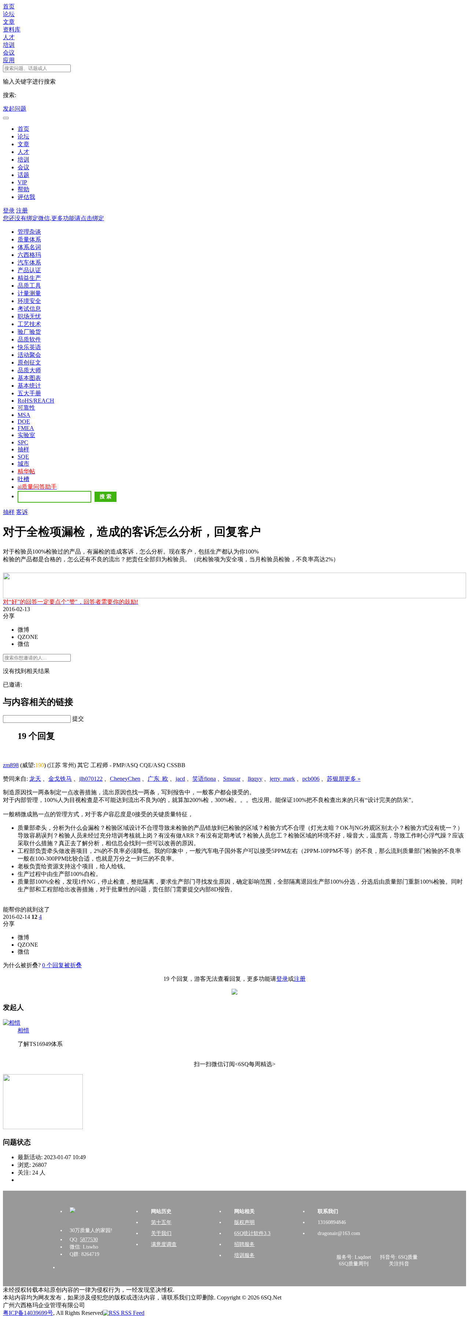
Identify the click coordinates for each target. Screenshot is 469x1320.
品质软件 (29, 339)
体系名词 (29, 247)
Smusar (231, 779)
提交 (78, 719)
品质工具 (29, 285)
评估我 (26, 197)
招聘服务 (244, 1244)
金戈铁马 (60, 779)
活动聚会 (29, 355)
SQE (23, 457)
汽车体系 (29, 262)
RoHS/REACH (36, 401)
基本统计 (29, 385)
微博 (23, 629)
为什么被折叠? (22, 965)
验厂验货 (29, 332)
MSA (24, 415)
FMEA (26, 428)
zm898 (11, 765)
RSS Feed (131, 1313)
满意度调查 (164, 1244)
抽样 (23, 449)
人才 (9, 37)
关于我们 (161, 1233)
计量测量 (29, 293)
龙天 (35, 779)
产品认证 (29, 270)
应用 (9, 60)
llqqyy (255, 779)
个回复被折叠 (62, 965)
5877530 (89, 1239)
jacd (180, 779)
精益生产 (29, 278)
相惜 (23, 1030)
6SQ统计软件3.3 (252, 1233)
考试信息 (29, 309)
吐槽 (23, 479)
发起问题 (14, 109)
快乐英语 (29, 347)
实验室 (26, 435)
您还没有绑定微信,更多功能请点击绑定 (53, 218)
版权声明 (244, 1222)
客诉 (22, 512)
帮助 (23, 189)
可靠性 (26, 407)
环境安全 (29, 301)
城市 (23, 464)
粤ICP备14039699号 (28, 1313)
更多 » (352, 779)
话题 (23, 175)
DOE (24, 421)
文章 (9, 22)
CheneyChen (125, 779)
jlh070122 (91, 779)
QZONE (28, 637)
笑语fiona (204, 779)
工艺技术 (29, 324)
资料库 (12, 29)
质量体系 (29, 239)
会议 (9, 52)
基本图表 (29, 378)
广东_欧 (158, 779)
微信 (23, 644)
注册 (22, 210)
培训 (9, 45)
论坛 (9, 14)
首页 (9, 6)
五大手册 (29, 393)
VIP (22, 182)
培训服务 (244, 1255)
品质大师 (29, 370)
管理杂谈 (29, 232)
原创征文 (29, 362)
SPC (23, 442)
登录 (9, 210)
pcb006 (311, 779)
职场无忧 (29, 316)
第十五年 (161, 1222)
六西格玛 (29, 255)
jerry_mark (282, 779)
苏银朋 (335, 779)
